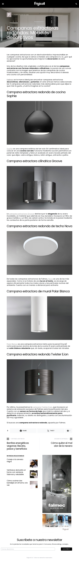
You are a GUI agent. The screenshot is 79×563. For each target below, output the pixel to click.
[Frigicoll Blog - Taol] (56, 523)
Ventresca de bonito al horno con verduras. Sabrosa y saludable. (16, 472)
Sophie (10, 148)
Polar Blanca (12, 344)
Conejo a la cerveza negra (15, 460)
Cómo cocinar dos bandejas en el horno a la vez (17, 482)
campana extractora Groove (21, 214)
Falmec (10, 79)
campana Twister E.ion (42, 407)
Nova (50, 279)
